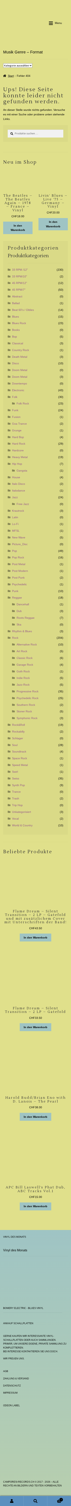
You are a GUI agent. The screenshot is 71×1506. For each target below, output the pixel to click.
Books (16, 329)
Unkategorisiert (21, 811)
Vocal (15, 818)
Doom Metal (19, 370)
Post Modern (20, 570)
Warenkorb (54, 1499)
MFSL (16, 530)
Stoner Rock (24, 711)
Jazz (15, 497)
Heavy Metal (20, 457)
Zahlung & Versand (16, 1378)
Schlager (17, 738)
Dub (19, 611)
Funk (15, 410)
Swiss (15, 778)
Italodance (18, 490)
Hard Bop (18, 437)
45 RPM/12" (19, 283)
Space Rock (19, 758)
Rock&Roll (18, 724)
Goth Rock (23, 671)
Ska (19, 624)
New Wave (18, 537)
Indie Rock (23, 677)
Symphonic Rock (27, 718)
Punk (15, 591)
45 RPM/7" (18, 289)
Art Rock (22, 651)
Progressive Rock (27, 691)
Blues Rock (19, 323)
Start (11, 75)
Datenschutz (12, 1385)
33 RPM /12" (20, 269)
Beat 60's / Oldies (23, 309)
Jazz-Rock (23, 684)
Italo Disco (18, 483)
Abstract (17, 296)
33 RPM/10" (19, 276)
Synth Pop (18, 785)
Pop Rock (18, 557)
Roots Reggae (26, 617)
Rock (15, 637)
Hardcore (18, 450)
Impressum (10, 1392)
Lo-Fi (15, 524)
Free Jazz (23, 504)
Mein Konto (12, 1501)
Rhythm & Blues (22, 631)
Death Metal (19, 356)
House (16, 477)
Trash (15, 798)
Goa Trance (19, 423)
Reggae (17, 597)
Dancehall (23, 604)
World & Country (22, 825)
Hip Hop (17, 463)
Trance (16, 791)
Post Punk (18, 577)
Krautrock (18, 510)
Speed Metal (20, 765)
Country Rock (20, 350)
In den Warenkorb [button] (18, 228)
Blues (15, 316)
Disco (15, 363)
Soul (15, 745)
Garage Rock (25, 664)
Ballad (16, 303)
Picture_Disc (20, 544)
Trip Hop (17, 805)
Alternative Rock (27, 644)
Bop (14, 336)
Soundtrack (19, 751)
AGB (5, 1371)
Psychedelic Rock (27, 698)
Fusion (16, 416)
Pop (14, 550)
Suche (35, 1501)
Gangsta (22, 470)
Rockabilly (18, 731)
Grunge (16, 430)
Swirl (15, 771)
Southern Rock (26, 704)
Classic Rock (25, 658)
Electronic (18, 390)
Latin (15, 517)
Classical (17, 343)
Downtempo (19, 383)
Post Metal (18, 564)
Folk (14, 397)
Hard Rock (18, 443)
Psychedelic (19, 584)
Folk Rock (23, 403)
